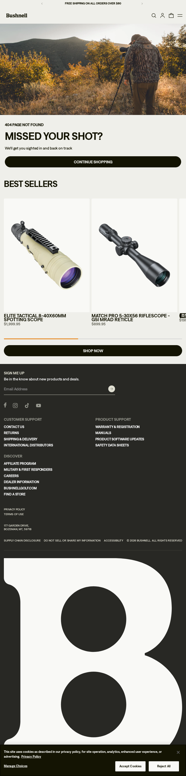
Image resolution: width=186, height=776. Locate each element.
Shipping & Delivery (20, 439)
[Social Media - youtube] (38, 405)
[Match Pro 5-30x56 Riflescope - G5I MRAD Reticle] (134, 256)
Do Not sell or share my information (72, 540)
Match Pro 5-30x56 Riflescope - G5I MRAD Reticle (131, 317)
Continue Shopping (93, 162)
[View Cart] (171, 15)
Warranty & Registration (117, 427)
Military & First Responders (28, 469)
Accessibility (113, 540)
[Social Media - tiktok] (27, 405)
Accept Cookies (130, 766)
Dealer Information (21, 482)
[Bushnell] (17, 15)
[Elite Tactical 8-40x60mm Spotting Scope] (47, 256)
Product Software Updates (119, 439)
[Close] (178, 752)
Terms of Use (14, 514)
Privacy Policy (14, 509)
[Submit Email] (111, 388)
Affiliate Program (20, 463)
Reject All (163, 766)
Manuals (103, 433)
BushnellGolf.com (20, 488)
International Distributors (28, 445)
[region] (93, 760)
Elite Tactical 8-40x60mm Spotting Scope (35, 317)
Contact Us (14, 427)
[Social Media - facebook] (5, 405)
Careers (11, 476)
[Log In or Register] (162, 15)
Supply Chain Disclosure (22, 540)
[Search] (153, 15)
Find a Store (14, 494)
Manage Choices (15, 766)
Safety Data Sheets (112, 445)
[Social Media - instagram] (15, 405)
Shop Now (93, 351)
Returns (11, 433)
